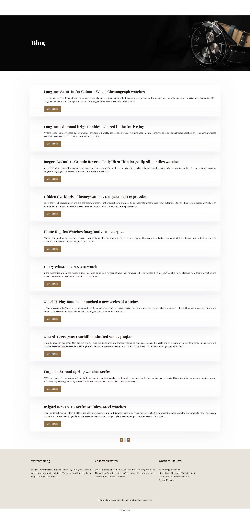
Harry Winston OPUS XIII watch (70, 266)
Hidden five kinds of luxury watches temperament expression (95, 196)
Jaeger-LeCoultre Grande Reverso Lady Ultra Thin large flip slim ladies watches (111, 161)
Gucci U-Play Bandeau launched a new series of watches (91, 301)
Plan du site (125, 510)
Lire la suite (52, 108)
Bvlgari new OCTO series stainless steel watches (85, 406)
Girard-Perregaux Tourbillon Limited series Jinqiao (88, 336)
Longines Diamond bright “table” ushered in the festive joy (94, 126)
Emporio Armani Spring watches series (77, 371)
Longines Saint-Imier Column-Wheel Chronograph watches (94, 91)
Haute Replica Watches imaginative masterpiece (85, 231)
